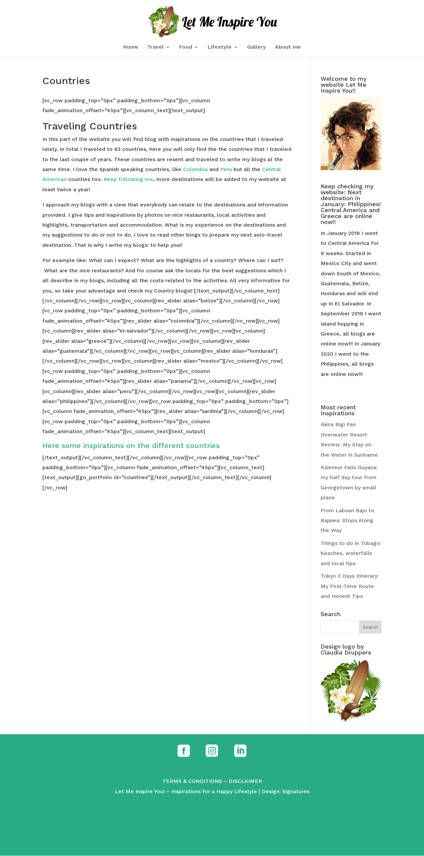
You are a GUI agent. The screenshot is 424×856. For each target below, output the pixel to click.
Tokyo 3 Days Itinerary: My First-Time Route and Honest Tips (350, 586)
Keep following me (128, 179)
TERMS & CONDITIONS (192, 781)
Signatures (295, 791)
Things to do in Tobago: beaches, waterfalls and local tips (351, 553)
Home (130, 47)
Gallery (256, 47)
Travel (155, 47)
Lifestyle (220, 47)
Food (185, 47)
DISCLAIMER (245, 781)
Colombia (195, 169)
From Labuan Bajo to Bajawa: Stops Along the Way (347, 520)
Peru (226, 169)
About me (288, 47)
